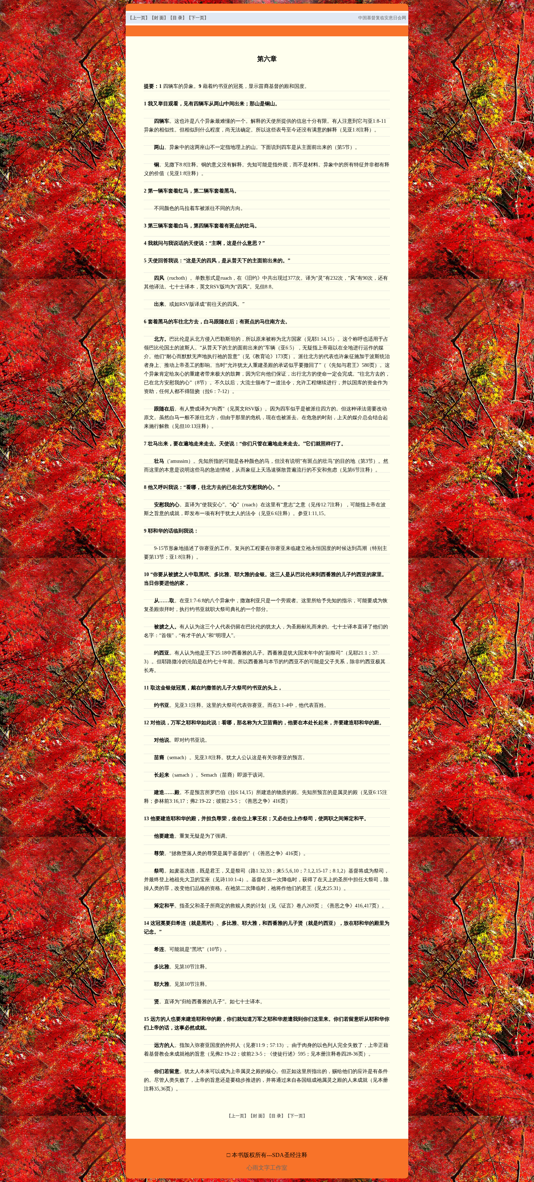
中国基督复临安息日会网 (382, 17)
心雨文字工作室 (267, 1168)
